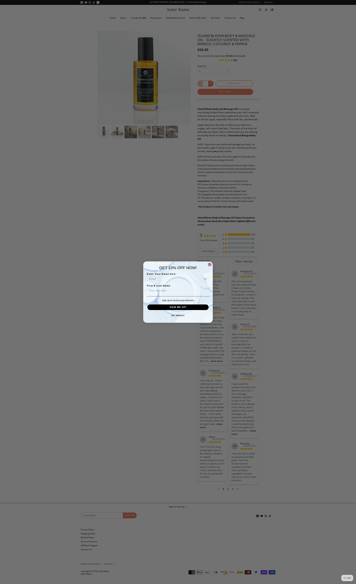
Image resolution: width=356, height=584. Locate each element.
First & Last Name (158, 286)
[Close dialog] (209, 264)
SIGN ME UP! (178, 307)
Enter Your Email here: (162, 274)
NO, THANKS (178, 316)
